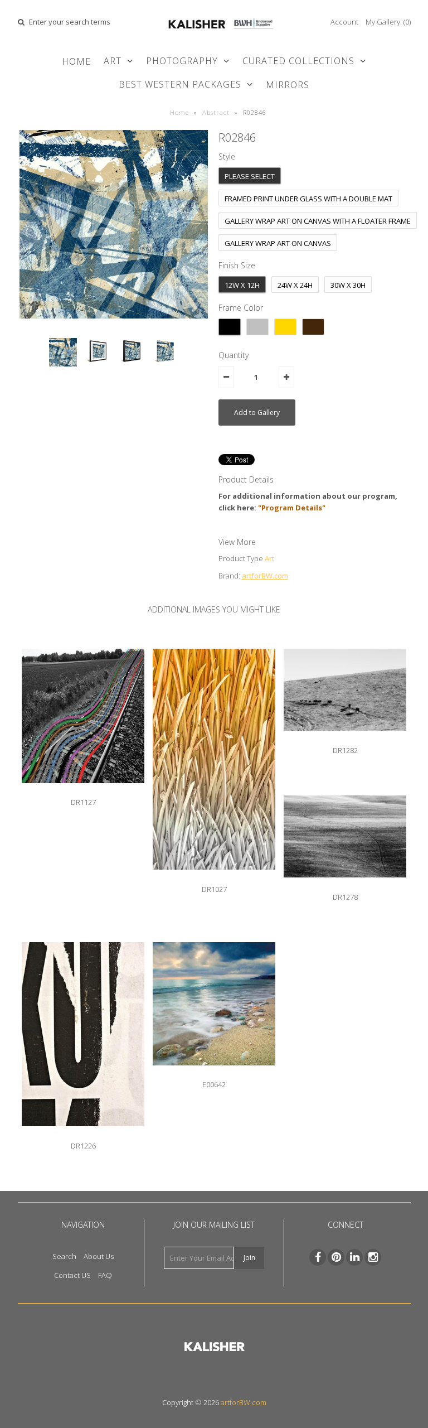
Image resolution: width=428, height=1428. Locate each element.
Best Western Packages (180, 84)
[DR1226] (83, 1135)
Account (344, 22)
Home (76, 61)
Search (64, 1256)
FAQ (105, 1275)
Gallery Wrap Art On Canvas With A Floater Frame (318, 221)
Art (269, 558)
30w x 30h (348, 285)
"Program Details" (291, 508)
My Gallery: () (388, 22)
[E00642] (214, 1074)
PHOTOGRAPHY (182, 61)
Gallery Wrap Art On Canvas (278, 243)
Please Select (250, 176)
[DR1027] (214, 878)
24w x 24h (295, 285)
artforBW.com (265, 576)
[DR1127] (83, 792)
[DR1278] (345, 886)
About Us (99, 1256)
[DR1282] (345, 739)
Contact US (72, 1275)
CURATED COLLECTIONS (298, 61)
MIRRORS (287, 85)
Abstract (216, 112)
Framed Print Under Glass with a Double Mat (308, 199)
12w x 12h (242, 285)
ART (112, 61)
